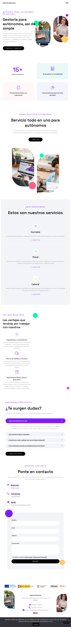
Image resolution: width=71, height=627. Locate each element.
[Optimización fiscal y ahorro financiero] (17, 372)
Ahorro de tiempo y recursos (17, 359)
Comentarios (15, 543)
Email (13, 528)
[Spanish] (37, 613)
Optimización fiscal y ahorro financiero (17, 378)
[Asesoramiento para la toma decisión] (52, 87)
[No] (66, 622)
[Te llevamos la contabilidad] (52, 68)
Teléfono (14, 535)
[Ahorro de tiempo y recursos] (17, 353)
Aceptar (36, 624)
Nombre (14, 520)
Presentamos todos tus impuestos (18, 94)
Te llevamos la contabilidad (52, 74)
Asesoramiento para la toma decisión (52, 94)
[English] (34, 613)
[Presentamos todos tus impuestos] (18, 87)
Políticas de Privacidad (40, 557)
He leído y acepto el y (30, 557)
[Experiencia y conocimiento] (17, 334)
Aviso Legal (28, 557)
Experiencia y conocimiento (17, 340)
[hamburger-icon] (67, 3)
